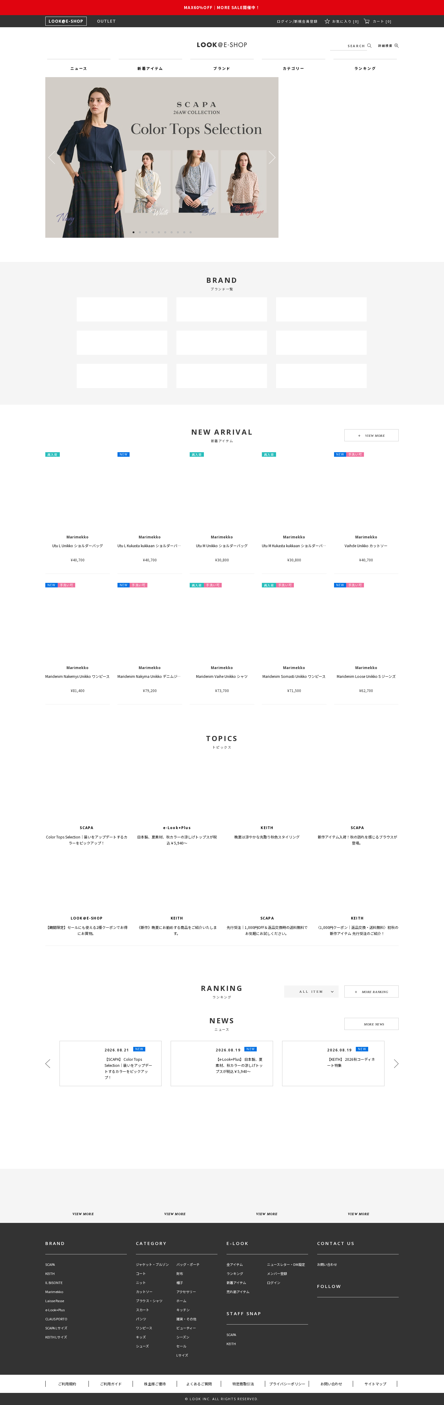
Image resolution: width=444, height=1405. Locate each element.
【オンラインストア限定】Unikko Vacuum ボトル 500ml (380, 1043)
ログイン (285, 21)
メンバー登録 (277, 1349)
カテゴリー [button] (293, 68)
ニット (141, 1358)
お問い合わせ (327, 1340)
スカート (142, 1385)
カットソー (144, 1367)
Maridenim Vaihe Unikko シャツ (222, 676)
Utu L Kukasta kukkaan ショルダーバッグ (151, 545)
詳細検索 (385, 45)
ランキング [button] (365, 68)
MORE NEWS (374, 1100)
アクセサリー (186, 1367)
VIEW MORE (375, 435)
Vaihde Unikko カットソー (366, 545)
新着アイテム (236, 1358)
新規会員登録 (306, 21)
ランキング (235, 1349)
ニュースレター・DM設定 (286, 1340)
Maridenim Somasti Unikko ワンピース (294, 676)
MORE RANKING (375, 992)
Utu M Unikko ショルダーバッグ (222, 545)
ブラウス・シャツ (149, 1376)
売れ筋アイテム (238, 1367)
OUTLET (106, 21)
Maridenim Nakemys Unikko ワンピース (77, 676)
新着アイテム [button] (150, 68)
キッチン (183, 1385)
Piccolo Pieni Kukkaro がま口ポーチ (294, 1043)
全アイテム (235, 1340)
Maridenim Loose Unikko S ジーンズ (366, 676)
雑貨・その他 (186, 1394)
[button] (272, 157)
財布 (179, 1349)
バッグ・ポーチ (188, 1340)
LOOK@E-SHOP (66, 21)
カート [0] (382, 21)
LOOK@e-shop (222, 44)
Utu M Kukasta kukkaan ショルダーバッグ (296, 545)
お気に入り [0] (345, 21)
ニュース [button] (79, 68)
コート (141, 1349)
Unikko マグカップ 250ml (222, 1043)
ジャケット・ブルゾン (152, 1340)
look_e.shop (227, 1187)
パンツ (141, 1394)
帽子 (179, 1358)
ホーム (181, 1376)
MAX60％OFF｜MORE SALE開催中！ (222, 7)
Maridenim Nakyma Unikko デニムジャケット (154, 676)
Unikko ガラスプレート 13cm (77, 1043)
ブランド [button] (222, 68)
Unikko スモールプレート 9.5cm (150, 1043)
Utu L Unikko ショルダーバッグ (77, 545)
